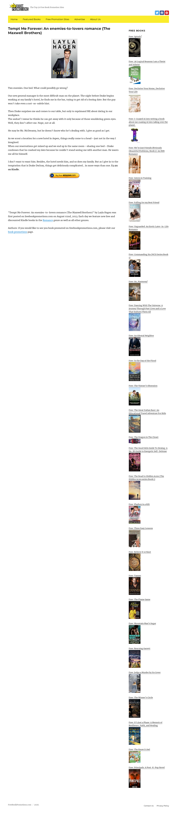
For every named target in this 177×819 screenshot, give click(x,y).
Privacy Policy (163, 806)
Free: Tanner (135, 575)
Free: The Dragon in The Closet (143, 437)
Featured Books (32, 19)
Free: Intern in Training (140, 178)
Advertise (79, 19)
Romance (48, 220)
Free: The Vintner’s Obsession (143, 385)
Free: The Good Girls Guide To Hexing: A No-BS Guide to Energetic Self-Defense (148, 450)
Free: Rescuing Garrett (139, 648)
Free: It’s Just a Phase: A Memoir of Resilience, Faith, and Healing (145, 724)
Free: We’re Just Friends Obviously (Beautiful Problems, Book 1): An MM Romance (147, 151)
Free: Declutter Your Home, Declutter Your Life (147, 90)
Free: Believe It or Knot (140, 552)
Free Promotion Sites (57, 19)
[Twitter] (157, 13)
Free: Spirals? (135, 36)
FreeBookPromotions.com (19, 805)
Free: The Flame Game (139, 599)
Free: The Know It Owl (139, 749)
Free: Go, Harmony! (138, 281)
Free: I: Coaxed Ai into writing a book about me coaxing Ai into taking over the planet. (148, 122)
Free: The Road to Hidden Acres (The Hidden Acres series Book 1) (146, 478)
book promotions (17, 231)
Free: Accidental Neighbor (141, 335)
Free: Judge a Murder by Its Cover (145, 672)
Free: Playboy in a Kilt (139, 504)
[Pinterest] (167, 13)
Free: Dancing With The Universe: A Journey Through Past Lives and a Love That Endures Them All (147, 308)
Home (14, 19)
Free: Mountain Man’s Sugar (142, 623)
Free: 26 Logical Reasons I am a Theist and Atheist (147, 63)
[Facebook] (162, 13)
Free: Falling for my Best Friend (144, 202)
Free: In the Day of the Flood (142, 360)
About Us (95, 19)
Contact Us (148, 806)
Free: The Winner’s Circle (141, 697)
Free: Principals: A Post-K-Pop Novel (147, 767)
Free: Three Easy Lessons (141, 528)
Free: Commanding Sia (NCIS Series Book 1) (148, 256)
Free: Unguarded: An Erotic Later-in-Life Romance (149, 228)
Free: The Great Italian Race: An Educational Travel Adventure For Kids (147, 412)
